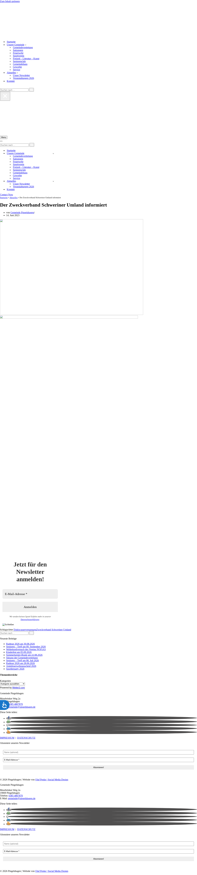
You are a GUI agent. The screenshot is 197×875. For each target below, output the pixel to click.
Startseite (11, 41)
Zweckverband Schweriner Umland (53, 629)
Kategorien (5, 681)
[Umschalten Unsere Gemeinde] (53, 153)
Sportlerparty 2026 (15, 669)
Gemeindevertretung (23, 47)
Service (16, 69)
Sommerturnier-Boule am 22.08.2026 (24, 655)
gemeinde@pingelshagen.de (21, 707)
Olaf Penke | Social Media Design (51, 779)
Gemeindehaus (20, 64)
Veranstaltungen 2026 (23, 78)
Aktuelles (14, 197)
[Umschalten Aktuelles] (53, 181)
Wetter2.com (18, 687)
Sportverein (18, 55)
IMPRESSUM (7, 737)
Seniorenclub (19, 61)
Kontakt (11, 81)
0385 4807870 (16, 704)
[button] (25, 44)
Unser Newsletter (21, 75)
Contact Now (6, 194)
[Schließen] (5, 96)
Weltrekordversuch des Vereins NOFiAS (26, 649)
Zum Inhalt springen (10, 1)
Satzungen (18, 50)
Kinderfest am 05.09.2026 (19, 652)
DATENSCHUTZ (26, 737)
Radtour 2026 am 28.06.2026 (20, 663)
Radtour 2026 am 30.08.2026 (20, 644)
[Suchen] (1, 86)
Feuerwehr (18, 53)
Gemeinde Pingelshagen (22, 212)
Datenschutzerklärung (30, 619)
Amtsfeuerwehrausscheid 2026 (21, 666)
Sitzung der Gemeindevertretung (22, 657)
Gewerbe (17, 67)
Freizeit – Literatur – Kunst (26, 58)
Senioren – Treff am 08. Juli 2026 (22, 660)
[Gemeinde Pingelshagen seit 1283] (98, 20)
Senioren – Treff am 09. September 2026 (26, 646)
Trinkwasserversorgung (25, 629)
